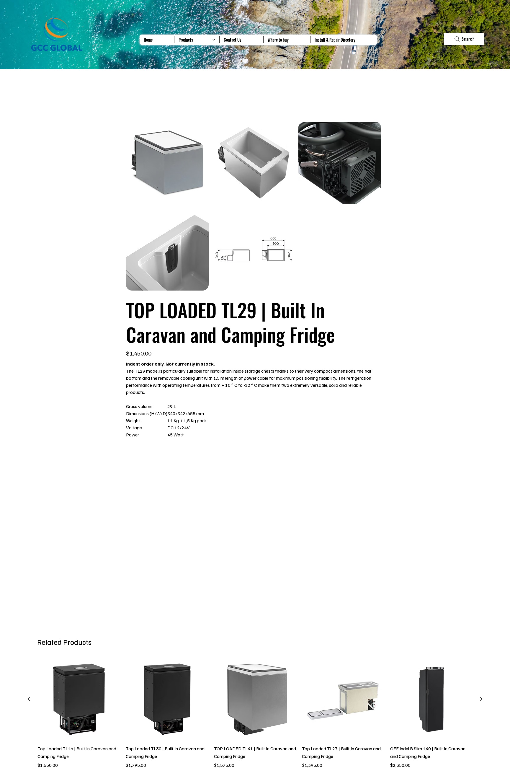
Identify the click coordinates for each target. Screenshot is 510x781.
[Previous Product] (28, 698)
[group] (254, 713)
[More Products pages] (213, 39)
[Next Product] (481, 698)
